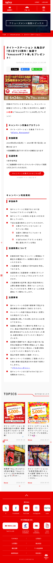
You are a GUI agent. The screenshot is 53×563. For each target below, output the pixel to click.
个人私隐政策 (38, 548)
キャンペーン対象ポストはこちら (25, 173)
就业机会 (38, 543)
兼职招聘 (14, 548)
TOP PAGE (14, 538)
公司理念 (14, 543)
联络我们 (38, 553)
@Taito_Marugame (20, 132)
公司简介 (37, 2)
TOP (4, 35)
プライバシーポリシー (21, 368)
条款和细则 (14, 553)
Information (15, 35)
